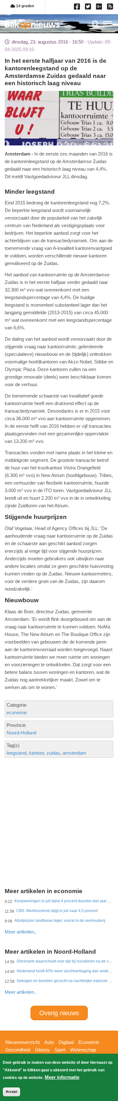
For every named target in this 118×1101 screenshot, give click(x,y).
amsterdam (74, 753)
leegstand (16, 753)
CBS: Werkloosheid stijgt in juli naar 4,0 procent (57, 911)
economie (17, 712)
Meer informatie (62, 1077)
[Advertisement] (59, 800)
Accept (11, 1091)
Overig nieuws (59, 1013)
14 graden (24, 6)
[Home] (32, 25)
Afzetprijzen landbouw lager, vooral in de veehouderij (59, 920)
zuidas (53, 753)
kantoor (36, 753)
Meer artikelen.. (21, 931)
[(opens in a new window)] (77, 8)
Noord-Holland (21, 732)
